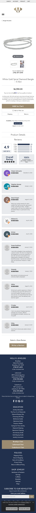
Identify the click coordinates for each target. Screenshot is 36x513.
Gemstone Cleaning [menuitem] (18, 430)
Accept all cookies (24, 508)
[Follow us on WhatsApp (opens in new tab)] (22, 401)
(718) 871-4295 (18, 73)
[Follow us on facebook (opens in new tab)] (13, 401)
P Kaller (13, 305)
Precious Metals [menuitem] (18, 423)
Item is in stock (18, 123)
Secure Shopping (18, 458)
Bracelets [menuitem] (18, 479)
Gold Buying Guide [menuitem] (18, 435)
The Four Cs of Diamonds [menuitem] (18, 412)
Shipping (10, 114)
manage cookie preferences (16, 504)
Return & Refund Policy (18, 464)
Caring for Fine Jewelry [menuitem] (18, 426)
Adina (13, 284)
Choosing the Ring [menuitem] (18, 416)
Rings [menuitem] (18, 484)
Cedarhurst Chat (18, 447)
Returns (26, 114)
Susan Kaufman (16, 245)
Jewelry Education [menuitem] (18, 410)
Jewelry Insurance (18, 437)
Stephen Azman (16, 184)
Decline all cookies (11, 508)
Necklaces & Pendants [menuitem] (18, 472)
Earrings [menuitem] (18, 474)
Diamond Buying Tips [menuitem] (18, 414)
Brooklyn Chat (18, 441)
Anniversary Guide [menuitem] (18, 432)
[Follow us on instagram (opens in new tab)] (16, 401)
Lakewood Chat (18, 444)
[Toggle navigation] (3, 14)
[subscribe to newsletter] (31, 496)
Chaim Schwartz (16, 171)
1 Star (15, 151)
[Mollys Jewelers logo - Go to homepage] (18, 10)
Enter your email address (18, 493)
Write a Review (18, 345)
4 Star (15, 146)
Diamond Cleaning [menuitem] (18, 428)
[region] (18, 43)
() (31, 144)
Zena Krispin (15, 198)
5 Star (15, 144)
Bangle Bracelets (7, 20)
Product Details (18, 134)
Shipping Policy (18, 455)
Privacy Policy (18, 462)
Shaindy (13, 269)
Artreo (13, 232)
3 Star (15, 148)
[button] (8, 1)
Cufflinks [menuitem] (18, 477)
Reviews (18, 139)
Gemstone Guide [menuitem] (18, 421)
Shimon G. (14, 219)
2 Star (15, 149)
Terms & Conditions (18, 460)
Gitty (12, 323)
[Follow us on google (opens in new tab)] (19, 401)
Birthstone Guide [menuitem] (18, 419)
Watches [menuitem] (18, 481)
